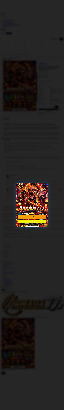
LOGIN (32, 217)
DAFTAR (32, 221)
